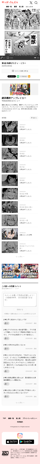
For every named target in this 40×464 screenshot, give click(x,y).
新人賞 (21, 6)
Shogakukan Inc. (15, 426)
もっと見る (19, 256)
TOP (4, 418)
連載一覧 (9, 6)
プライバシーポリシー (30, 418)
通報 (35, 323)
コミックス (29, 6)
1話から (35, 117)
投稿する (20, 309)
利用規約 (20, 422)
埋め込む (24, 76)
